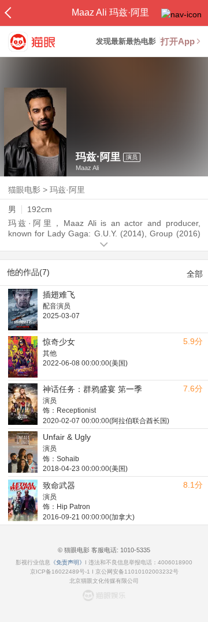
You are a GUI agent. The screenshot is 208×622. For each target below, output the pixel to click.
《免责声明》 (67, 562)
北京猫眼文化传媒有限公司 (104, 581)
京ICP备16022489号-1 (60, 571)
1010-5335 (134, 549)
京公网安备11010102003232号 (137, 571)
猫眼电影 (24, 189)
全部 (195, 273)
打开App (178, 41)
